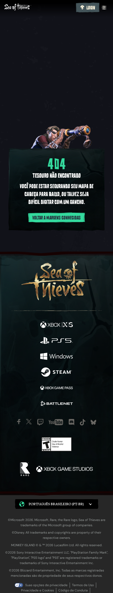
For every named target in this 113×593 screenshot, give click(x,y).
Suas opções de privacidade (46, 585)
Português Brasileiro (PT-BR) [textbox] (56, 504)
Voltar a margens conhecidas (56, 217)
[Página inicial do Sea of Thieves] (39, 7)
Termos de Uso (83, 585)
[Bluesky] (93, 422)
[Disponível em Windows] (56, 357)
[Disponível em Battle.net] (56, 404)
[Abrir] (104, 7)
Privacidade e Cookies (37, 590)
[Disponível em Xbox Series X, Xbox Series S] (56, 325)
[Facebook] (19, 421)
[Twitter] (29, 421)
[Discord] (71, 422)
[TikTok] (82, 422)
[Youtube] (56, 422)
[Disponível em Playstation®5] (56, 341)
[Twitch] (40, 422)
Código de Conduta (73, 590)
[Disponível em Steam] (56, 373)
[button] (56, 504)
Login (90, 7)
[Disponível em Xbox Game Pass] (56, 388)
